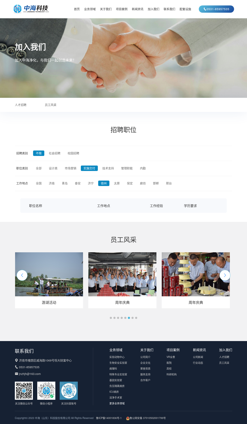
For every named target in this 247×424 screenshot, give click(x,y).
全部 (39, 168)
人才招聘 (20, 105)
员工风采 (50, 105)
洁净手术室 (115, 397)
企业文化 (145, 362)
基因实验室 (115, 380)
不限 (39, 153)
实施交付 (89, 168)
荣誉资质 (145, 368)
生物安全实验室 (118, 362)
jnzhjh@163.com (30, 374)
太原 (117, 183)
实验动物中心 (117, 357)
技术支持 (108, 168)
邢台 (169, 183)
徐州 (104, 183)
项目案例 (121, 9)
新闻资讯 (137, 9)
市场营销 (70, 168)
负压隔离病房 (117, 386)
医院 (169, 362)
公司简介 (145, 357)
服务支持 (145, 374)
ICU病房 (114, 391)
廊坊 (143, 183)
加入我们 (153, 9)
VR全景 (171, 357)
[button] (22, 275)
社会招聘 (54, 153)
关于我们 (106, 9)
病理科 (113, 368)
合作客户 (145, 380)
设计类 (53, 168)
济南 (52, 183)
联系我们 (169, 9)
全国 (39, 183)
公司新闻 (198, 357)
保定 (130, 183)
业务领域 (90, 9)
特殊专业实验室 (118, 374)
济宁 (91, 183)
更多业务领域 (117, 403)
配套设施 (185, 9)
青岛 (65, 183)
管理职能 (127, 168)
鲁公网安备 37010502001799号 (148, 418)
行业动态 (198, 362)
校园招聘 (73, 153)
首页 (77, 9)
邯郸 (156, 183)
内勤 (143, 168)
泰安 (78, 183)
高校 (169, 368)
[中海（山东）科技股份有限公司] (33, 9)
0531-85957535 (216, 9)
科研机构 (172, 374)
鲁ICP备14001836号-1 (109, 418)
